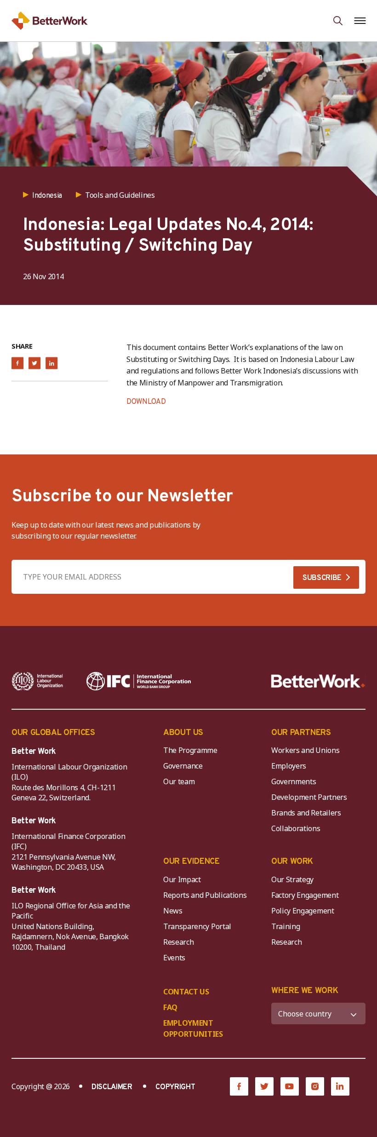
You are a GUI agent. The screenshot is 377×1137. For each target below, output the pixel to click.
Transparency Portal (197, 926)
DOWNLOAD (146, 402)
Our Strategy (292, 879)
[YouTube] (289, 1086)
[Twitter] (264, 1086)
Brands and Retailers (306, 813)
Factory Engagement (304, 895)
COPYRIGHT (175, 1087)
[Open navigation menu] (360, 20)
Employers (288, 766)
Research (178, 942)
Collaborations (295, 828)
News (173, 911)
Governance (183, 766)
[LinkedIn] (340, 1086)
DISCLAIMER (111, 1087)
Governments (293, 781)
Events (174, 958)
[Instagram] (315, 1086)
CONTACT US (186, 992)
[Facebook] (239, 1086)
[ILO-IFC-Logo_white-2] (37, 681)
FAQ (170, 1007)
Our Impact (182, 879)
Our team (178, 781)
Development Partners (309, 797)
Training (285, 926)
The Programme (190, 750)
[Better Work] (318, 681)
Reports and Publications (204, 895)
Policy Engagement (304, 911)
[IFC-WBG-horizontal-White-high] (138, 681)
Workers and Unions (305, 750)
